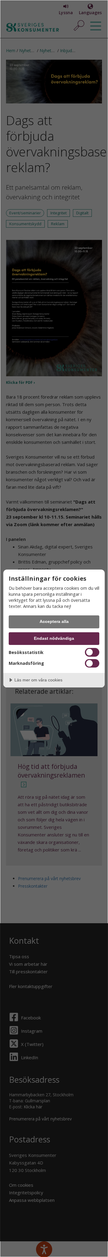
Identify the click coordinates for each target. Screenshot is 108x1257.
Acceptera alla (54, 621)
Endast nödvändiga (54, 638)
